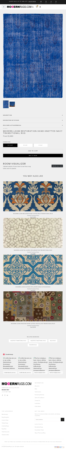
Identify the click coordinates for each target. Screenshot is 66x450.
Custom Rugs (5, 420)
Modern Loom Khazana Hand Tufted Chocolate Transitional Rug (33, 323)
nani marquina (34, 441)
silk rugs (24, 441)
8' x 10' (25, 145)
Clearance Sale (5, 434)
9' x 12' (40, 145)
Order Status (38, 406)
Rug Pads (4, 429)
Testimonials (38, 392)
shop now (32, 1)
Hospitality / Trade (39, 430)
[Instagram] (5, 395)
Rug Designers (5, 417)
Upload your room (57, 166)
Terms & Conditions (39, 397)
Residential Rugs (39, 427)
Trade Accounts (5, 431)
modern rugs (6, 441)
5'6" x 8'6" (10, 145)
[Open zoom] (33, 56)
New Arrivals (5, 414)
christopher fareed (41, 441)
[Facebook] (2, 395)
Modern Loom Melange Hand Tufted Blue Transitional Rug (33, 213)
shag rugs (28, 441)
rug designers (18, 441)
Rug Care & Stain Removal (12, 125)
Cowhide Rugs (5, 426)
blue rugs (53, 340)
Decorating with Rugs (11, 120)
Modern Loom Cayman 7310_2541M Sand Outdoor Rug (33, 286)
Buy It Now (33, 155)
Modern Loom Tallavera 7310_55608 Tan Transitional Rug (33, 250)
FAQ (36, 389)
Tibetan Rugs (5, 423)
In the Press (37, 403)
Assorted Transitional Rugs (18, 340)
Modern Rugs (33, 345)
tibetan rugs (12, 441)
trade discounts (59, 441)
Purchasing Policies (39, 394)
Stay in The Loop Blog (40, 433)
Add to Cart (33, 151)
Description (7, 115)
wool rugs (47, 441)
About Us (37, 386)
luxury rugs (52, 441)
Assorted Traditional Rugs (38, 340)
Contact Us (37, 400)
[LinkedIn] (7, 395)
